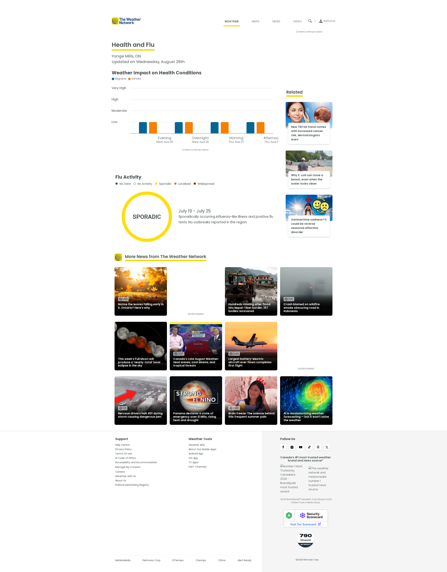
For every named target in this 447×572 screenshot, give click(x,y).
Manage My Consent (128, 467)
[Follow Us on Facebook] (283, 447)
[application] (195, 109)
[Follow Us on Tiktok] (309, 447)
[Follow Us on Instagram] (292, 447)
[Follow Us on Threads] (318, 447)
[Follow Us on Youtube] (300, 447)
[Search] (310, 21)
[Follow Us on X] (327, 447)
